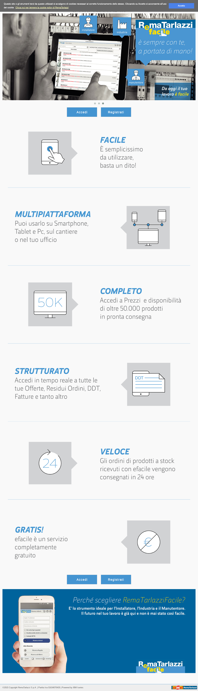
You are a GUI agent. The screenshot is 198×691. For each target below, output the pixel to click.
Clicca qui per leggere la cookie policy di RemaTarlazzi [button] (42, 7)
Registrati (116, 112)
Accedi (82, 112)
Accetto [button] (181, 6)
